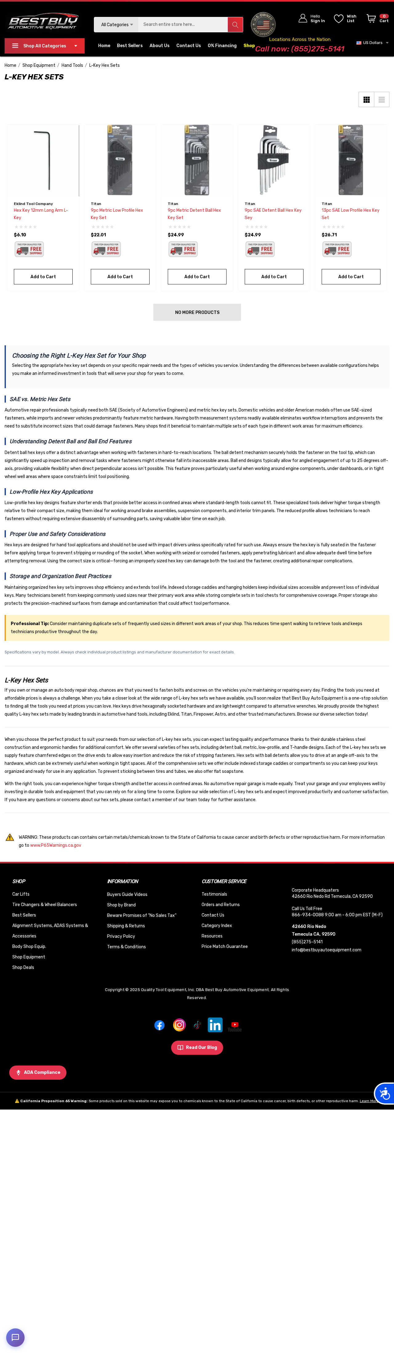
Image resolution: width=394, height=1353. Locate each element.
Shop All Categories (44, 46)
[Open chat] (15, 1337)
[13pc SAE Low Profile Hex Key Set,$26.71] (351, 160)
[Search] (235, 24)
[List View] (381, 99)
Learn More (369, 1101)
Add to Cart (43, 276)
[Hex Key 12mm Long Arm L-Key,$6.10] (43, 160)
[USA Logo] (263, 24)
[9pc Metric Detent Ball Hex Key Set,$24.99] (197, 160)
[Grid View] (366, 99)
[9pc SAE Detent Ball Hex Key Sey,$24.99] (274, 160)
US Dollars (372, 42)
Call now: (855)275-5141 (299, 48)
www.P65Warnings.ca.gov (55, 845)
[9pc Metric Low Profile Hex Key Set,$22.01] (120, 160)
